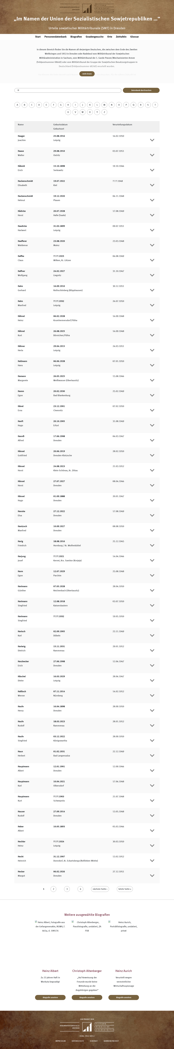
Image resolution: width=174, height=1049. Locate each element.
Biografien (76, 37)
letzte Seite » (124, 889)
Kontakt (94, 1041)
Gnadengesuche (94, 37)
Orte (109, 37)
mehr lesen (87, 74)
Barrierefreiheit (111, 1041)
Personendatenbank (55, 37)
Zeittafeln (121, 37)
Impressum (60, 1041)
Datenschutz (78, 1041)
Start (38, 37)
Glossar (134, 37)
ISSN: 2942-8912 (87, 1036)
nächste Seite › (100, 889)
